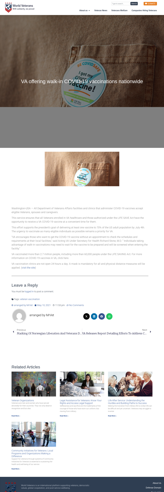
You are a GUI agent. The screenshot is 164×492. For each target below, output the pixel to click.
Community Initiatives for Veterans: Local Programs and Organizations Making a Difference (32, 453)
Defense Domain (153, 488)
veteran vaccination (30, 299)
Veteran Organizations (23, 400)
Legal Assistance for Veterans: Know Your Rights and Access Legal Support (81, 402)
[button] (86, 316)
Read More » (16, 416)
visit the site (28, 267)
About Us (157, 483)
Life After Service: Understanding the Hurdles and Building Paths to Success (127, 402)
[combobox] (120, 3)
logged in (29, 291)
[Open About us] (89, 10)
